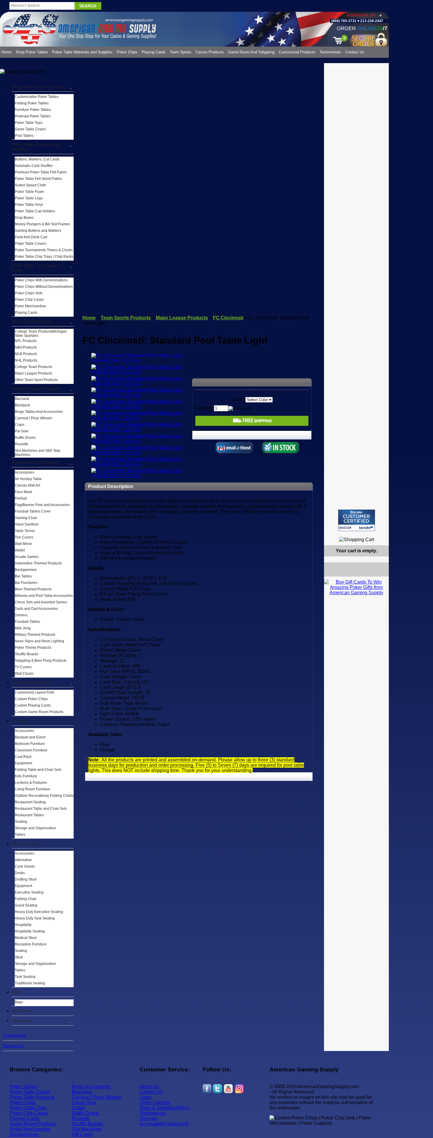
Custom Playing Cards (33, 705)
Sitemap (148, 1118)
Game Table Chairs (30, 129)
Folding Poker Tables (32, 103)
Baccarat (22, 399)
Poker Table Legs (29, 198)
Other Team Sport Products (36, 380)
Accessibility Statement (164, 1123)
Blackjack (22, 405)
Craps (19, 425)
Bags (19, 1002)
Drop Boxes (24, 218)
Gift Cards (21, 1011)
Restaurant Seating (30, 802)
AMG (16, 992)
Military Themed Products (35, 635)
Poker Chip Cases (29, 300)
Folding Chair (26, 899)
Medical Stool (26, 938)
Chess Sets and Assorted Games (41, 602)
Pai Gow (21, 431)
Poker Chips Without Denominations (44, 287)
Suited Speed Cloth (30, 185)
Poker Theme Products (33, 648)
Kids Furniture (26, 776)
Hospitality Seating (30, 931)
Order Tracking (155, 1102)
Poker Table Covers (30, 244)
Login (145, 1097)
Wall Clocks (24, 673)
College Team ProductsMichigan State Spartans (41, 333)
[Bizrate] (381, 533)
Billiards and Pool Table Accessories (44, 596)
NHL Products (26, 360)
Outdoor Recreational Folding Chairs (44, 796)
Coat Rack (23, 757)
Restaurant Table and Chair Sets (41, 809)
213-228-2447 (371, 21)
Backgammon (26, 570)
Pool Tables (24, 136)
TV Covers (23, 667)
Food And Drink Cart (31, 237)
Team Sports (180, 52)
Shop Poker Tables (32, 52)
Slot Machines (87, 1129)
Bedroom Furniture (30, 744)
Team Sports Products (32, 321)
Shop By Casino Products (35, 388)
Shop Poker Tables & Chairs (38, 86)
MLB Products (26, 354)
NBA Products (26, 347)
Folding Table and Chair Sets (38, 770)
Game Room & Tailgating (35, 462)
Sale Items (22, 1020)
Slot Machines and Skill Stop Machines (37, 453)
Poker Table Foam (29, 192)
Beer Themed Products (33, 589)
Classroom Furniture (31, 750)
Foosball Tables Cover (33, 511)
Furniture (20, 720)
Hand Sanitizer (27, 524)
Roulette (21, 444)
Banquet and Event (30, 737)
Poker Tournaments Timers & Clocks (44, 250)
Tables (20, 834)
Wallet (20, 550)
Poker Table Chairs (30, 1091)
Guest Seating (26, 905)
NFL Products (26, 341)
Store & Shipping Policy (164, 1107)
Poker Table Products (32, 1097)
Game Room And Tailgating (251, 52)
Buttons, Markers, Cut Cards (37, 159)
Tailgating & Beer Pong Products (41, 661)
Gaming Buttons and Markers (38, 231)
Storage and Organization (35, 828)
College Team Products (33, 367)
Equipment (23, 763)
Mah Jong (23, 628)
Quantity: (204, 407)
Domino (21, 615)
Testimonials (330, 52)
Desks (20, 873)
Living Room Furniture (32, 789)
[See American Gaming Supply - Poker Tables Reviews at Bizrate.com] (356, 520)
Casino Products (210, 52)
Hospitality (23, 925)
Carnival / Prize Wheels (33, 418)
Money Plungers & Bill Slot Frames (42, 224)
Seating (21, 822)
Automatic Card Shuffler (34, 166)
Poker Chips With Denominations (41, 280)
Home (6, 52)
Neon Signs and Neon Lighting (39, 641)
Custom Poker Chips (31, 699)
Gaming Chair (26, 518)
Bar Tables (23, 576)
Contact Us (354, 52)
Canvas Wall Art (27, 485)
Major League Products (33, 373)
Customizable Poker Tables (37, 97)
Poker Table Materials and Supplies (82, 52)
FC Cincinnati (228, 317)
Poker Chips (127, 52)
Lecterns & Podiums (31, 783)
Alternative (23, 860)
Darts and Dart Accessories (36, 609)
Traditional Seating (30, 983)
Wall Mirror (23, 544)
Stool (19, 957)
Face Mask (23, 492)
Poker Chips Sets (28, 293)
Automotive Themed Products (38, 563)
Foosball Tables (27, 622)
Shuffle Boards (26, 654)
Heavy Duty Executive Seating (39, 912)
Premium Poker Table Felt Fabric (41, 172)
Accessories (24, 472)
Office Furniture (26, 843)
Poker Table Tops (28, 123)
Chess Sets (84, 1102)
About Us (149, 1086)
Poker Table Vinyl (29, 205)
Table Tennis (25, 531)
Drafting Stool (26, 879)
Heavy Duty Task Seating (35, 918)
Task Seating (25, 977)
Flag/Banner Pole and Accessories (42, 505)
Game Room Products (33, 1123)
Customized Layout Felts (34, 692)
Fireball (21, 498)
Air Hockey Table (28, 479)
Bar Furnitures (26, 583)
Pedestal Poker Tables (33, 116)
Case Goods (25, 866)
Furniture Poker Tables (33, 110)
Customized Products (297, 52)
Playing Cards (154, 52)
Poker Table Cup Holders (35, 211)
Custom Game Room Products (39, 712)
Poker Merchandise (30, 306)
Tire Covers (24, 537)
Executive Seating (29, 892)
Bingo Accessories (91, 1086)
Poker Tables (23, 1086)
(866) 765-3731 (343, 21)
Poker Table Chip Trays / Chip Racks (44, 256)
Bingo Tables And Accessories (39, 412)
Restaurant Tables (29, 815)
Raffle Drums (25, 438)
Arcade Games (27, 557)
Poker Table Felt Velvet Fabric (38, 179)
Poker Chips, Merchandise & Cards (38, 267)
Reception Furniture (31, 944)
